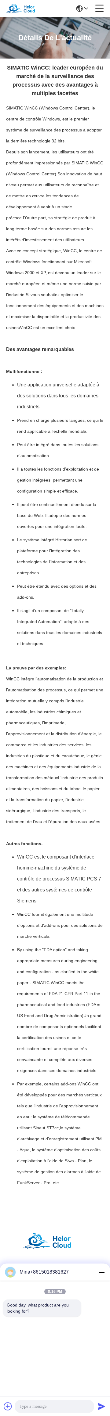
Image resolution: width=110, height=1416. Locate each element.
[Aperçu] (55, 1248)
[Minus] (101, 1272)
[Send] (101, 1406)
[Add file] (8, 1406)
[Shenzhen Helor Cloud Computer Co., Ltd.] (25, 8)
